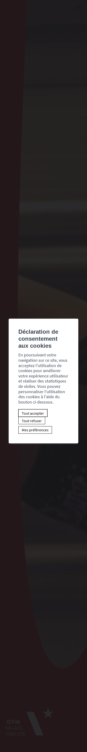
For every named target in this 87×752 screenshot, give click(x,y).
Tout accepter (33, 413)
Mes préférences (35, 429)
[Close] (74, 313)
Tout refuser (32, 420)
